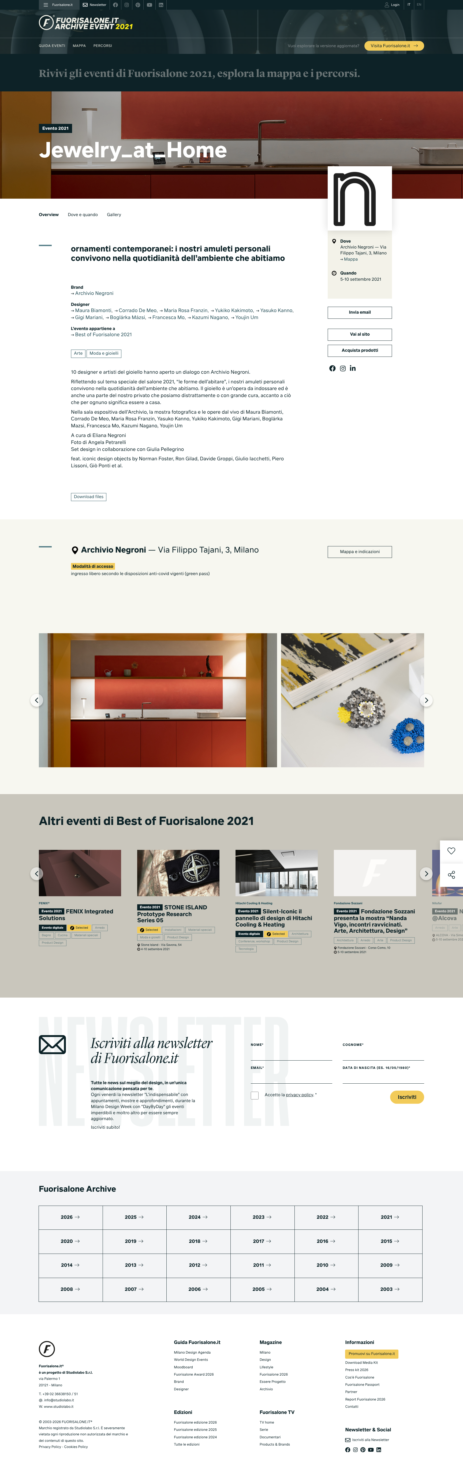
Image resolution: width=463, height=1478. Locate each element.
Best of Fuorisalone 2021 (103, 335)
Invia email (360, 312)
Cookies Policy (76, 1447)
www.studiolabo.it (58, 1407)
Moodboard (183, 1367)
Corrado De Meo (137, 311)
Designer (181, 1389)
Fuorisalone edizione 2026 (195, 1422)
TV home (267, 1422)
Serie (264, 1430)
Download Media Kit (361, 1363)
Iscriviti (407, 1097)
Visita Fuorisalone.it (391, 46)
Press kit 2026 (356, 1370)
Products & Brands (275, 1444)
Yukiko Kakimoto (233, 311)
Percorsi (103, 46)
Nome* (257, 1045)
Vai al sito (360, 334)
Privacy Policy (50, 1447)
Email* (257, 1068)
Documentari (270, 1437)
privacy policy (299, 1095)
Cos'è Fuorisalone (359, 1377)
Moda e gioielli (103, 353)
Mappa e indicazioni (360, 552)
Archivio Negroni (94, 293)
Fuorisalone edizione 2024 (195, 1437)
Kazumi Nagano (209, 318)
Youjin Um (246, 318)
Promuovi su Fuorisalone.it (372, 1354)
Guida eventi (52, 46)
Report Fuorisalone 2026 (365, 1399)
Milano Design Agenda (192, 1352)
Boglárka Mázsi (127, 318)
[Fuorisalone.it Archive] (86, 22)
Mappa (79, 46)
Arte (78, 353)
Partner (351, 1392)
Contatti (351, 1407)
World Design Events (191, 1360)
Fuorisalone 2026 (274, 1374)
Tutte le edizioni (186, 1444)
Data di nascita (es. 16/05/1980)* (376, 1068)
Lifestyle (266, 1367)
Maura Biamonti (92, 311)
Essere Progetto (273, 1382)
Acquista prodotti (360, 351)
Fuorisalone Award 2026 (194, 1374)
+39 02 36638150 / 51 (60, 1394)
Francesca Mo (168, 318)
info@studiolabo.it (59, 1400)
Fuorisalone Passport (362, 1385)
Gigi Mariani (88, 318)
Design (265, 1360)
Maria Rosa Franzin (185, 311)
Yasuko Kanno (276, 311)
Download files (88, 497)
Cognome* (353, 1045)
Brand (179, 1382)
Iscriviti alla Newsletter (369, 1440)
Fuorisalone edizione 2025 (195, 1430)
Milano (265, 1352)
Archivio (266, 1389)
